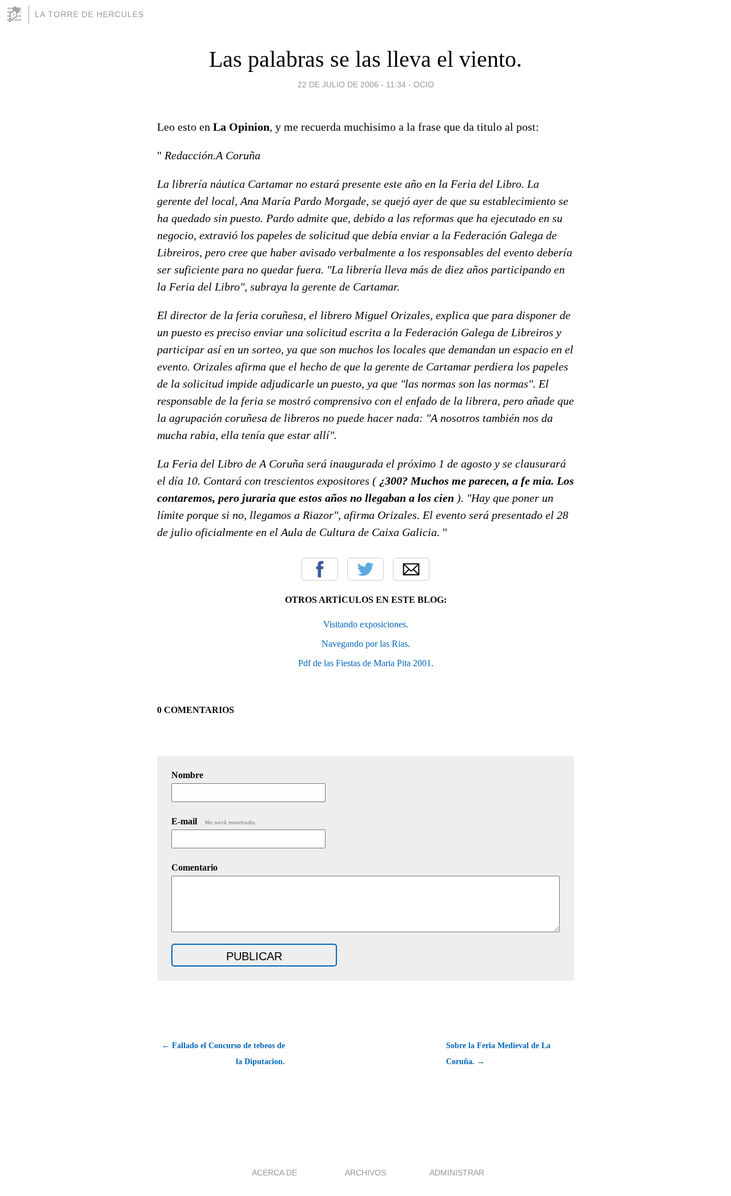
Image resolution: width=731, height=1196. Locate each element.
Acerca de (274, 1172)
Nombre (187, 775)
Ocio (423, 84)
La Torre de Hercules (89, 14)
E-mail (213, 821)
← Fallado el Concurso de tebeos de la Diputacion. (223, 1053)
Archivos (365, 1172)
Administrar (456, 1172)
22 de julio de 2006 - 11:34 (352, 84)
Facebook (320, 569)
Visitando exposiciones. (365, 624)
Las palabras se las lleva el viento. (365, 59)
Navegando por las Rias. (366, 644)
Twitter (365, 569)
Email (411, 569)
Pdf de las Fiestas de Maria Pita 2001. (365, 663)
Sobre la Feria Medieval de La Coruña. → (498, 1053)
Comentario (194, 867)
